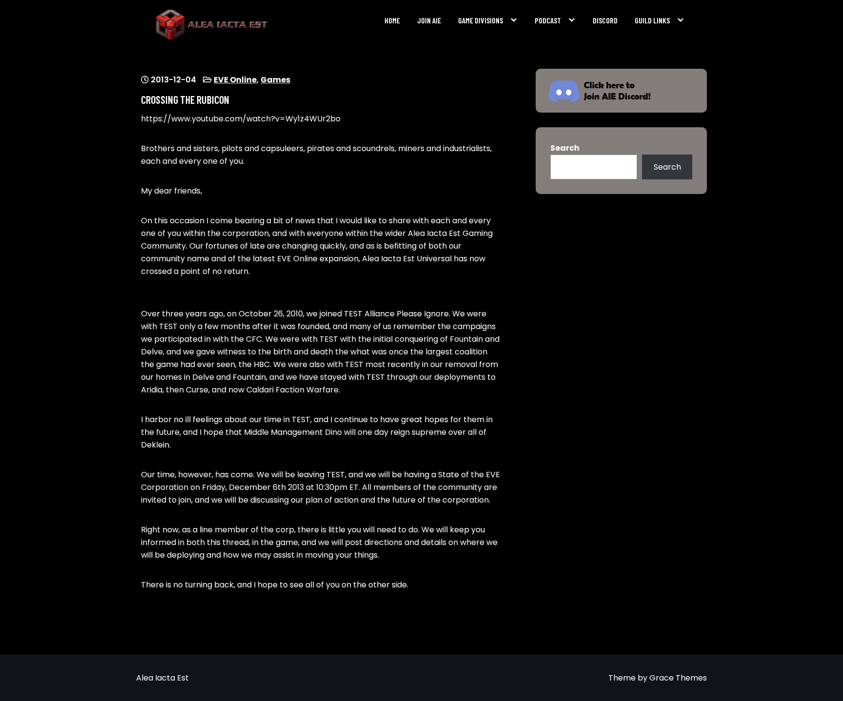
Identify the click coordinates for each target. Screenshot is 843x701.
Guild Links (652, 20)
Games (275, 79)
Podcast (548, 20)
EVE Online (235, 79)
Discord (605, 20)
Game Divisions (480, 20)
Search (565, 148)
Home (392, 20)
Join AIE (429, 20)
